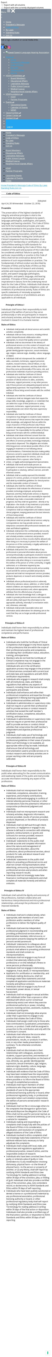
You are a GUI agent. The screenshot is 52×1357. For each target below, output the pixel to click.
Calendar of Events (19, 107)
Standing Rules (12, 32)
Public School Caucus (20, 86)
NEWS (13, 110)
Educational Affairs (19, 81)
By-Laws (9, 30)
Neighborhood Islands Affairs (24, 91)
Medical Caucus (18, 89)
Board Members (18, 78)
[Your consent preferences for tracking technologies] (47, 1352)
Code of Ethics (12, 27)
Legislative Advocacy (20, 83)
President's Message (15, 24)
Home (8, 22)
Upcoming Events (18, 104)
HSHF (13, 97)
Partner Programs (19, 99)
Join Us (9, 35)
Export (4, 2)
